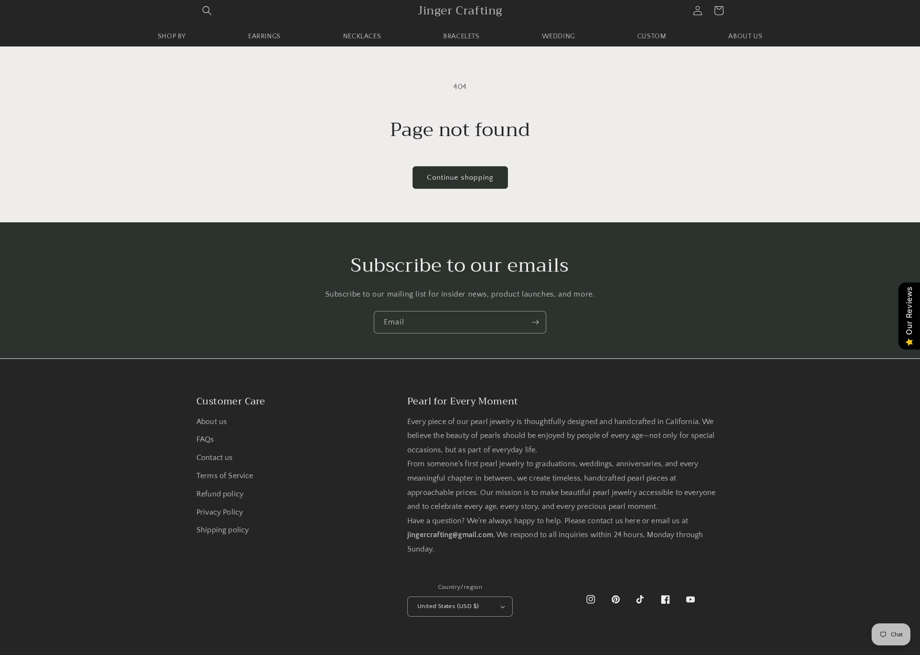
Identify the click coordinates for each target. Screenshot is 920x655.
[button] (207, 10)
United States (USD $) (448, 606)
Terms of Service (224, 476)
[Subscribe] (535, 322)
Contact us (214, 458)
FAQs (205, 440)
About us (211, 422)
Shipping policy (222, 530)
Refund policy (219, 494)
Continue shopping (460, 177)
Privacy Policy (219, 512)
